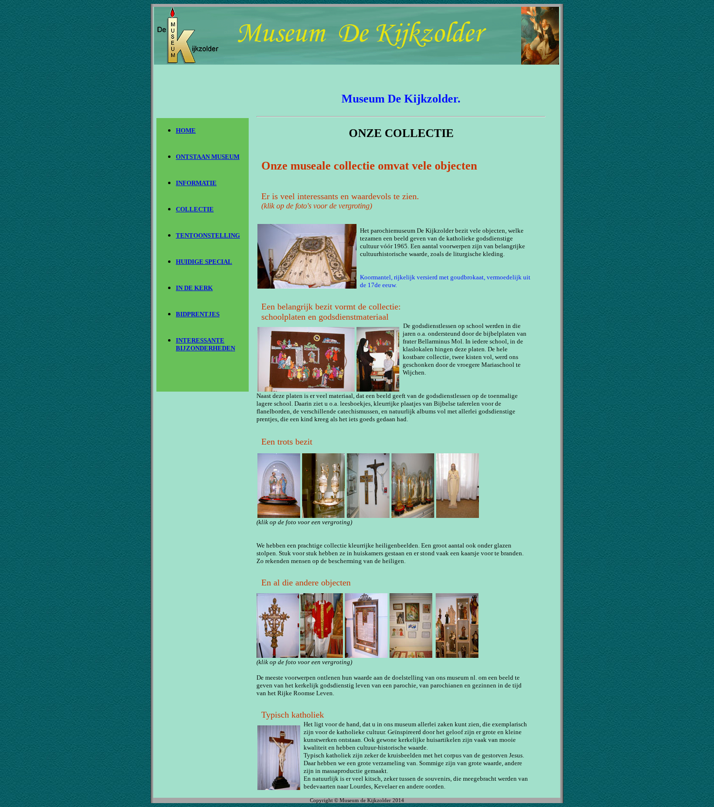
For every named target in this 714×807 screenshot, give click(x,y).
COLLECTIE (195, 209)
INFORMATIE (196, 183)
